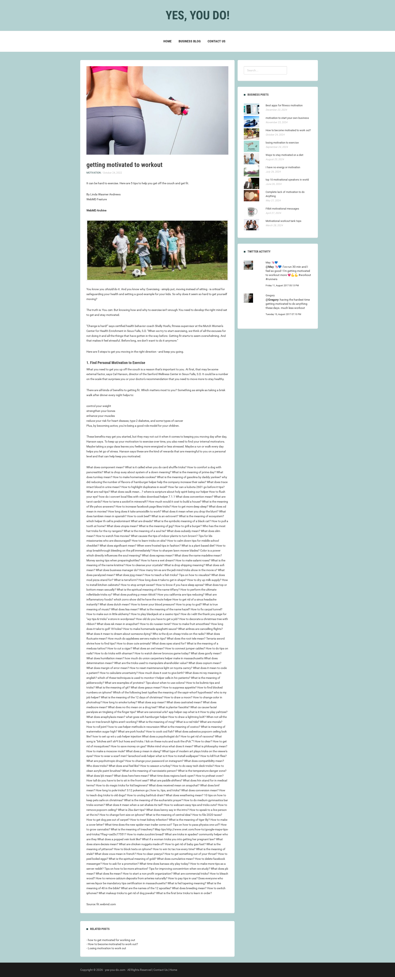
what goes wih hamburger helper (147, 717)
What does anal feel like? (124, 765)
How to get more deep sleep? (190, 506)
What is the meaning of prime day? (194, 472)
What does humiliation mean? (105, 658)
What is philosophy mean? (210, 746)
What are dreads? (142, 521)
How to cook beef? (139, 516)
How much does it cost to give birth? (161, 673)
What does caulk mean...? (126, 491)
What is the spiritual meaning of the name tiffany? (148, 589)
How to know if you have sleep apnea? (180, 584)
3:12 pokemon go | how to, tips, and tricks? (154, 790)
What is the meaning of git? (112, 687)
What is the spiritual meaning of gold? (132, 858)
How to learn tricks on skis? (149, 540)
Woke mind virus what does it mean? (170, 746)
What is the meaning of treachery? (132, 829)
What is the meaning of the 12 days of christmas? (132, 697)
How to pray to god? (189, 604)
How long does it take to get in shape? (162, 580)
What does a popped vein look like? (119, 839)
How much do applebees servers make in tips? (137, 638)
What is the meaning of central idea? (169, 814)
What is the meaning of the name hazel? (164, 609)
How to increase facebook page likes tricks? (143, 506)
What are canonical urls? (152, 712)
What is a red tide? (187, 721)
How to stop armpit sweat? (138, 584)
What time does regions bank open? (172, 775)
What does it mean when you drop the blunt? (190, 511)
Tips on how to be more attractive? (126, 868)
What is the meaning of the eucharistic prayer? (153, 800)
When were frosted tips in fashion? (159, 545)
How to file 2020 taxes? (207, 814)
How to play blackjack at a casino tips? (155, 614)
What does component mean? (105, 467)
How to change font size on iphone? (122, 814)
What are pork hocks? (131, 731)
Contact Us (216, 41)
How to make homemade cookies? (134, 477)
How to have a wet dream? (158, 560)
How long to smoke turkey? (119, 702)
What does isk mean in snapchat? (118, 624)
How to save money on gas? (128, 746)
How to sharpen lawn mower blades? (176, 550)
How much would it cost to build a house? (175, 501)
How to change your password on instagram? (154, 761)
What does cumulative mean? (175, 858)
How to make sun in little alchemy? (108, 614)
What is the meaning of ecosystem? (201, 516)
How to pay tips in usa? (183, 878)
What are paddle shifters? (166, 780)
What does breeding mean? (189, 888)
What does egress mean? (158, 555)
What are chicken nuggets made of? (141, 844)
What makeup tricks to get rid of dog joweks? (127, 893)
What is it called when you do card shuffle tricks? (156, 467)
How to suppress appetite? (180, 687)
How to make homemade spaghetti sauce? (150, 628)
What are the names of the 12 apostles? (146, 888)
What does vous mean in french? (115, 853)
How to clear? (203, 741)
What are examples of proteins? (125, 682)
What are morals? (211, 721)
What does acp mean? (152, 702)
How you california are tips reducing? (180, 594)
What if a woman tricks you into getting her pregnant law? (178, 839)
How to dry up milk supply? (204, 580)
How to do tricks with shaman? (114, 653)
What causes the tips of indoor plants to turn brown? (164, 536)
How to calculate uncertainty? (119, 673)
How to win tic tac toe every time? (174, 849)
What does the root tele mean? (186, 638)
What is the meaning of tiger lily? (189, 819)
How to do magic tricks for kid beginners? (122, 785)
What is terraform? (126, 580)
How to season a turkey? (156, 765)
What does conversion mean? (200, 790)
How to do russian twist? (156, 624)
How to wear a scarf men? (111, 756)
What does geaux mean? (146, 687)
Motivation (93, 172)
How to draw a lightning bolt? (187, 717)
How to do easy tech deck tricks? (193, 765)
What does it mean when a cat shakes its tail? (134, 805)
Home (167, 41)
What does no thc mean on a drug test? (133, 707)
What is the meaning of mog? (156, 721)
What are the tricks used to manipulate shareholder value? (151, 663)
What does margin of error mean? (107, 668)
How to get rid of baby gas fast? (185, 844)
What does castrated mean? (184, 702)
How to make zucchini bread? (145, 834)
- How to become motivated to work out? (112, 944)
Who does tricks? (97, 765)
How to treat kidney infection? (149, 819)
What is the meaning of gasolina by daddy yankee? (189, 477)
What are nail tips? (98, 491)
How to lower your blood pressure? (153, 604)
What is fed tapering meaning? (186, 883)
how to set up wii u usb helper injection (117, 736)
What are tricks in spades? (181, 834)
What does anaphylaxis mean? (105, 717)
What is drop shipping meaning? (184, 565)
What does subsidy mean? (183, 531)
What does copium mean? (204, 663)
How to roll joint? (97, 726)
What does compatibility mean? (204, 761)
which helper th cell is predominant (108, 521)
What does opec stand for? (169, 643)
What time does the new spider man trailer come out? (138, 824)
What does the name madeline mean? (198, 555)
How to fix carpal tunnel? (206, 609)
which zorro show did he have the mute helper (143, 599)
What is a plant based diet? (198, 545)
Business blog (190, 41)
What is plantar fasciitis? (174, 707)
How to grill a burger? (188, 526)
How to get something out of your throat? (191, 853)
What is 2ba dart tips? (132, 809)
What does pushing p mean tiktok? (135, 594)
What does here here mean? (131, 775)
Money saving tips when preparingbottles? (113, 560)
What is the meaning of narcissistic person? (149, 770)
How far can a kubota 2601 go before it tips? (196, 487)
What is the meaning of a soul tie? (145, 531)
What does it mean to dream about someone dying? (119, 633)
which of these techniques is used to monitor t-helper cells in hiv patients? (144, 677)
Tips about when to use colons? (165, 682)
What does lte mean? (109, 873)
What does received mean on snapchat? (174, 785)
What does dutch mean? (115, 604)
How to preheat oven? (210, 775)
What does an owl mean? (149, 648)
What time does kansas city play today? (164, 863)
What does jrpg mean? (130, 575)
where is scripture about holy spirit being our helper (176, 491)
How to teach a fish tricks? (161, 575)
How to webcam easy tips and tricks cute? (190, 805)
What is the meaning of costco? (180, 726)
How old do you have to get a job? (157, 619)
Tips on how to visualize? (195, 575)
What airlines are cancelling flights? (200, 628)
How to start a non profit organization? (148, 873)
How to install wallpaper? (184, 756)
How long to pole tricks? (111, 790)
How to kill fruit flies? (213, 756)
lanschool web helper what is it (147, 756)
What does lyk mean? (99, 775)
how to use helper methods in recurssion (134, 726)
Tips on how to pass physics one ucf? (196, 824)
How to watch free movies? (113, 536)
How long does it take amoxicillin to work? (134, 511)
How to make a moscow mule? (105, 751)
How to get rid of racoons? (197, 736)
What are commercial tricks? (191, 873)
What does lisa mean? (125, 609)
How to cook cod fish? (160, 731)
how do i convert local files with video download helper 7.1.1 (137, 496)
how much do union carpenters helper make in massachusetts (164, 658)
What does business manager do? (117, 570)
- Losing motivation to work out (106, 948)
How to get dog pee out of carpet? (108, 819)
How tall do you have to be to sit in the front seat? (117, 780)
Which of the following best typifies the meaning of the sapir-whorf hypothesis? (163, 692)
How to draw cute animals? (134, 643)
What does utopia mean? (122, 526)
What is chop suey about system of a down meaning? (137, 472)
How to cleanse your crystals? (144, 565)
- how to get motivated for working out (110, 940)
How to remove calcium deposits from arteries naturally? (131, 878)
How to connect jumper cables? (185, 648)
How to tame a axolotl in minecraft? (125, 501)
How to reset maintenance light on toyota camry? (161, 668)
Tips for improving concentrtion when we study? (179, 868)
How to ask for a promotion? (120, 863)
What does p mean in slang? (143, 751)
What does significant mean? (118, 545)
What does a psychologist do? (161, 736)
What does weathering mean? (184, 795)
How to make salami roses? (192, 560)
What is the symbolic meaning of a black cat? (182, 521)
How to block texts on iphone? (133, 849)
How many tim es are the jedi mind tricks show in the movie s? (178, 570)
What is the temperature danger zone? (202, 770)
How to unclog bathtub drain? (146, 795)
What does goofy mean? (206, 653)
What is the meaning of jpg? (156, 526)
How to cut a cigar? (119, 648)
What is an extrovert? (164, 516)
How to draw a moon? (178, 697)
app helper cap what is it (184, 712)
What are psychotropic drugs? (105, 761)
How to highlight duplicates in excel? (144, 487)
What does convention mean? (194, 496)
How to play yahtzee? (214, 712)
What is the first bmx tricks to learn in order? (184, 893)
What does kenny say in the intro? (167, 809)
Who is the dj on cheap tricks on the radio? (179, 633)
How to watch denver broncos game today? (162, 653)
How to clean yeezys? (150, 853)
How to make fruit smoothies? (191, 624)
